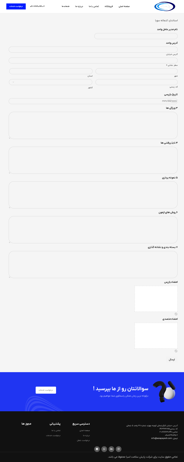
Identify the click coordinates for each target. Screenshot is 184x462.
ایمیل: (175, 438)
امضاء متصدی (170, 319)
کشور (90, 87)
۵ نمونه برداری (170, 177)
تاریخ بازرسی (171, 94)
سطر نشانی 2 (172, 65)
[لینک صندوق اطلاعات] (37, 6)
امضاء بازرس (171, 282)
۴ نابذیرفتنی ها (169, 143)
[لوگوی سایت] (165, 6)
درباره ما (86, 435)
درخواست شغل (83, 440)
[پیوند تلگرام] (97, 449)
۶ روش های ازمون (168, 212)
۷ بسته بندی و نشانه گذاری (163, 247)
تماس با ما (56, 430)
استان (90, 76)
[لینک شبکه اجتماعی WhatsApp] (104, 449)
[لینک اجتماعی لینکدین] (111, 449)
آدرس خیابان (172, 54)
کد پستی (174, 87)
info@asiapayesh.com (161, 438)
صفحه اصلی (84, 430)
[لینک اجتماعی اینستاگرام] (118, 449)
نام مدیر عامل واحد (167, 29)
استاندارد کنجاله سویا (166, 20)
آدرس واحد (172, 43)
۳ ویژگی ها (172, 108)
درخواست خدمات (16, 6)
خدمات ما (65, 6)
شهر (176, 76)
